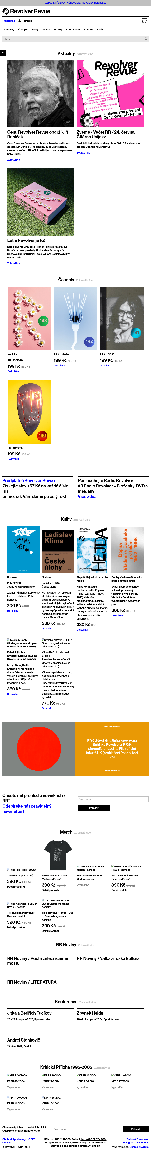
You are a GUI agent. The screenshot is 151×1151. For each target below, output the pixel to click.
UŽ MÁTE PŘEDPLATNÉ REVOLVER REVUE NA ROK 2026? (75, 2)
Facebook (143, 1142)
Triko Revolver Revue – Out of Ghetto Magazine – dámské (57, 916)
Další (100, 29)
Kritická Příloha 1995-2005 (75, 1067)
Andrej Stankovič (23, 1040)
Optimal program (139, 1147)
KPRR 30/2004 (16, 1081)
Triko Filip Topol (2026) (20, 875)
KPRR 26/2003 (16, 1103)
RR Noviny (75, 944)
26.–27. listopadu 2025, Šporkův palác (29, 1019)
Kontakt (88, 29)
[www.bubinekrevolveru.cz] (39, 749)
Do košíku (13, 371)
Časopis (23, 29)
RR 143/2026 (15, 360)
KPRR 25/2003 (50, 1103)
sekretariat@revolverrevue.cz (89, 1142)
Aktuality (9, 29)
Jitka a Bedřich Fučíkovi (30, 1013)
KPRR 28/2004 (85, 1081)
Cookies (7, 1142)
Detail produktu (16, 886)
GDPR (32, 1139)
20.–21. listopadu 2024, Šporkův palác (98, 1019)
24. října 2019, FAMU (19, 1046)
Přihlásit (27, 20)
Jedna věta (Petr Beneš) (21, 586)
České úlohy (49, 586)
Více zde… (87, 496)
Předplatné (8, 20)
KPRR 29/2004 (50, 1081)
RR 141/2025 (107, 354)
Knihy (35, 29)
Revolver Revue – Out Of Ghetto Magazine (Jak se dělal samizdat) (56, 663)
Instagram (128, 1142)
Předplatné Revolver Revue (28, 480)
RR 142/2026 (61, 354)
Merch (46, 29)
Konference (73, 29)
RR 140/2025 (15, 448)
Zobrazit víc (14, 159)
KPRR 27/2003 (120, 1081)
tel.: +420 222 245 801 (94, 1139)
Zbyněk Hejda (90, 1013)
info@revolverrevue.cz (58, 1142)
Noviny (58, 29)
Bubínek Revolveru (138, 1139)
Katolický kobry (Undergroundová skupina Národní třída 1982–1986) (22, 656)
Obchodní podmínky (14, 1139)
